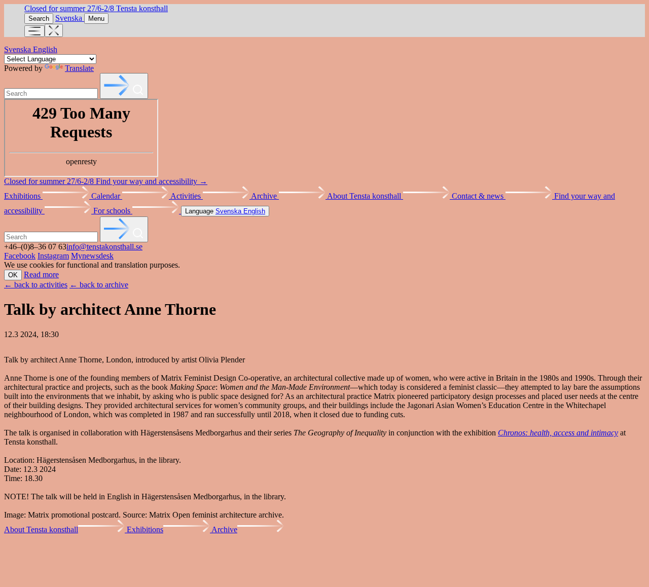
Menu (96, 18)
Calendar (106, 196)
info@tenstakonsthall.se (104, 246)
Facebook (19, 255)
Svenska (69, 18)
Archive (265, 196)
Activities (186, 196)
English (45, 49)
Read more (41, 274)
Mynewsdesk (92, 255)
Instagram (53, 255)
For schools (112, 210)
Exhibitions (23, 196)
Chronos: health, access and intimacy (558, 432)
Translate (79, 68)
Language (225, 211)
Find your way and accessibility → (151, 181)
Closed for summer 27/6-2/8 (70, 8)
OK (13, 275)
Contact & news (479, 196)
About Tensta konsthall (365, 196)
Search (38, 18)
